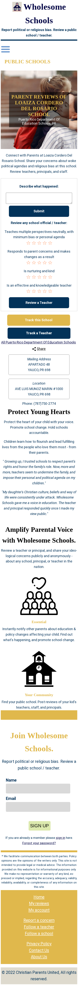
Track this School (38, 320)
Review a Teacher (39, 303)
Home (39, 897)
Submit (39, 211)
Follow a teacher (39, 927)
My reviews (39, 903)
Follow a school (39, 933)
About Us (39, 956)
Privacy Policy (39, 943)
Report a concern (39, 920)
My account (39, 910)
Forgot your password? (39, 843)
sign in (60, 838)
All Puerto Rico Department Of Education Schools (38, 342)
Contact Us (39, 950)
